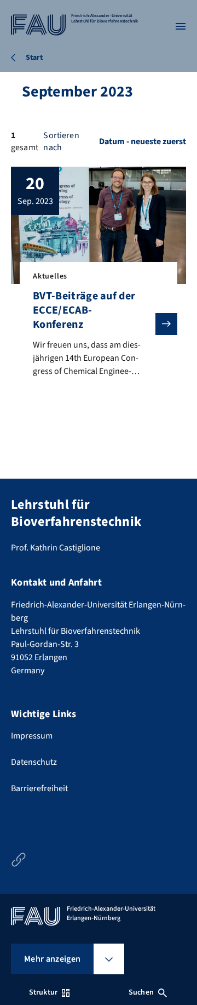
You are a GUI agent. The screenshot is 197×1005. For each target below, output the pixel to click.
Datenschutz (34, 762)
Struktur (43, 992)
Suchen (141, 992)
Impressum (32, 736)
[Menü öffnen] (181, 26)
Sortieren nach (61, 141)
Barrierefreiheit (39, 788)
